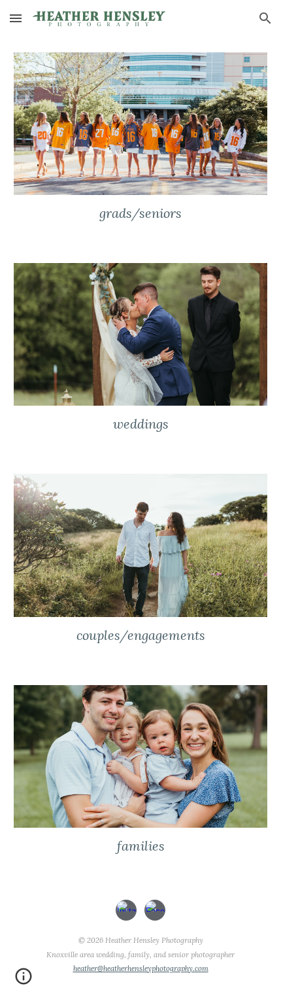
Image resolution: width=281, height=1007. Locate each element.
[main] (141, 213)
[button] (15, 18)
